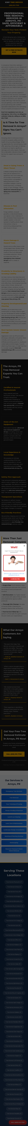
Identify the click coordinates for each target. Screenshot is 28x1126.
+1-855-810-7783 (14, 579)
